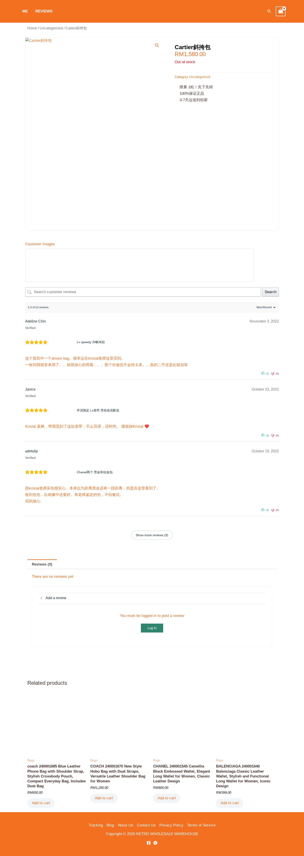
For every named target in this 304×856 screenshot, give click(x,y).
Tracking (96, 825)
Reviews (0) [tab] (42, 564)
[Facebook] (149, 843)
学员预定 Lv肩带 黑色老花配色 (98, 410)
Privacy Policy (171, 825)
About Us (125, 825)
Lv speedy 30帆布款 (91, 342)
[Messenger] (155, 843)
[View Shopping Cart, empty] (281, 11)
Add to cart (41, 803)
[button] (269, 11)
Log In (152, 628)
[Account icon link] (63, 11)
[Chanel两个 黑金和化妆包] (63, 472)
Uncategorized (51, 28)
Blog (110, 825)
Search (270, 292)
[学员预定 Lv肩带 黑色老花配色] (63, 410)
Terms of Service (201, 825)
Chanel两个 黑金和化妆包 (95, 472)
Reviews (44, 11)
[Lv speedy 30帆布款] (63, 342)
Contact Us (146, 825)
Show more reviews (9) (152, 535)
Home (32, 28)
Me (25, 11)
